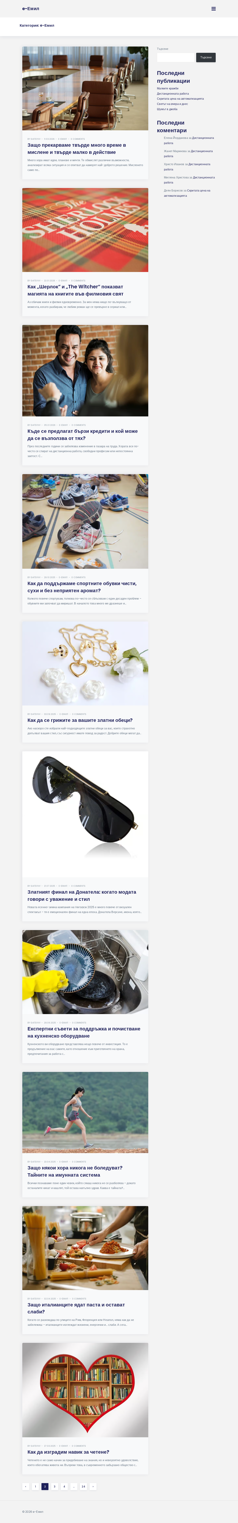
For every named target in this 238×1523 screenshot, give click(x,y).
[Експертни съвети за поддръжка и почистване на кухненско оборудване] (85, 972)
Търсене (162, 49)
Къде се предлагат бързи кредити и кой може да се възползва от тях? (83, 435)
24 (83, 1486)
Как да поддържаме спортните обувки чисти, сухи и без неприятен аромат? (82, 587)
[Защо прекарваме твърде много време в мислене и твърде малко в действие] (85, 88)
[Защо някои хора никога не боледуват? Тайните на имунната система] (85, 1112)
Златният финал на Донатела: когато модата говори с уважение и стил (82, 896)
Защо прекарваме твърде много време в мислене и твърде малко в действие (77, 149)
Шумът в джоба (167, 109)
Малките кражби (167, 88)
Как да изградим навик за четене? (68, 1452)
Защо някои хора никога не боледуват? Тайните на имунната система (75, 1171)
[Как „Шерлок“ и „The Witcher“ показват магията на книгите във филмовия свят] (85, 230)
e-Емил (62, 138)
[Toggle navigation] (214, 9)
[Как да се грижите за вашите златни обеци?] (85, 663)
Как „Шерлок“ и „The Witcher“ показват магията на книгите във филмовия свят (76, 290)
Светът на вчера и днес (172, 104)
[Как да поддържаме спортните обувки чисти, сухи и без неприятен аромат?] (85, 521)
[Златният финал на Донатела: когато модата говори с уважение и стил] (85, 814)
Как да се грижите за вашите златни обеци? (80, 720)
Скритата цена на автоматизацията (180, 99)
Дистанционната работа (173, 94)
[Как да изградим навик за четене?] (85, 1390)
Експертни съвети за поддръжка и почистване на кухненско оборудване (84, 1032)
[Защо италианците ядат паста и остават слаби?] (85, 1248)
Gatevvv (35, 138)
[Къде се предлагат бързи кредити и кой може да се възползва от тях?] (85, 371)
